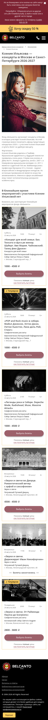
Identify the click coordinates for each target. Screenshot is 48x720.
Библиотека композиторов (13, 686)
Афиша (5, 676)
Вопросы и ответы (9, 683)
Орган (4, 680)
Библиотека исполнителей (13, 690)
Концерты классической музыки (13, 38)
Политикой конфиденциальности (17, 708)
